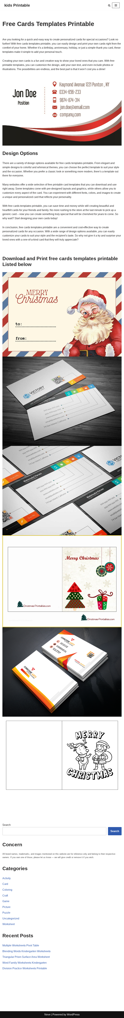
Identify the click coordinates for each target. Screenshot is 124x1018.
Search (6, 825)
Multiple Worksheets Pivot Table (20, 945)
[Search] (109, 5)
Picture (6, 907)
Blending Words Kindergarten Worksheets (26, 951)
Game (5, 901)
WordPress (73, 1014)
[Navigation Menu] (116, 5)
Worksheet (8, 924)
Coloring (7, 889)
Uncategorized (10, 918)
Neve (47, 1014)
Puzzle (6, 912)
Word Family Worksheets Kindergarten (24, 962)
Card (5, 884)
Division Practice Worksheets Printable (24, 968)
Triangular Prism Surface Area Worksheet (26, 957)
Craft (5, 895)
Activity (6, 878)
